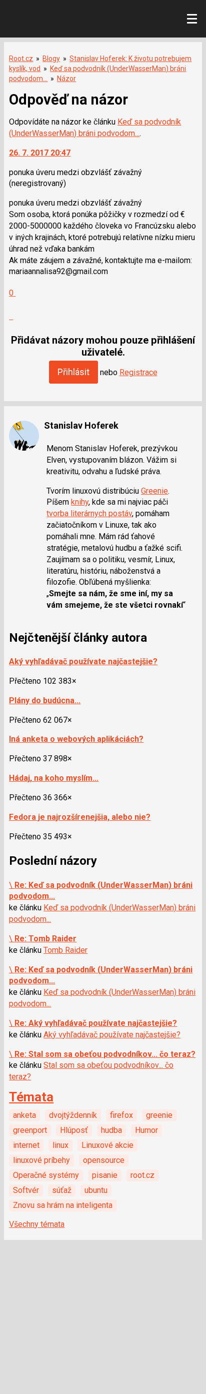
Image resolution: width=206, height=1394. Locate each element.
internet (26, 1145)
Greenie (154, 491)
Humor (146, 1130)
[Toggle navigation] (192, 19)
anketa (24, 1115)
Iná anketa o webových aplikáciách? (76, 739)
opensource (103, 1160)
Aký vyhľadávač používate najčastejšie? (83, 661)
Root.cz (21, 59)
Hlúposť (74, 1130)
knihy (79, 502)
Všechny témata (36, 1224)
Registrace (139, 372)
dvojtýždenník (73, 1115)
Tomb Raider (66, 950)
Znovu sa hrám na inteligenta (62, 1205)
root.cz (142, 1175)
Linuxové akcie (108, 1145)
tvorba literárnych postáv (89, 513)
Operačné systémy (46, 1175)
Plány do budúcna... (44, 700)
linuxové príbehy (41, 1160)
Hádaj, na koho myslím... (53, 778)
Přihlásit (74, 372)
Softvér (26, 1190)
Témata (31, 1096)
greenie (159, 1115)
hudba (111, 1130)
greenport (30, 1130)
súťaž (62, 1190)
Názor (66, 79)
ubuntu (96, 1190)
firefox (121, 1115)
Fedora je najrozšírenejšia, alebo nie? (79, 817)
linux (60, 1145)
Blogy (51, 59)
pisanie (105, 1175)
